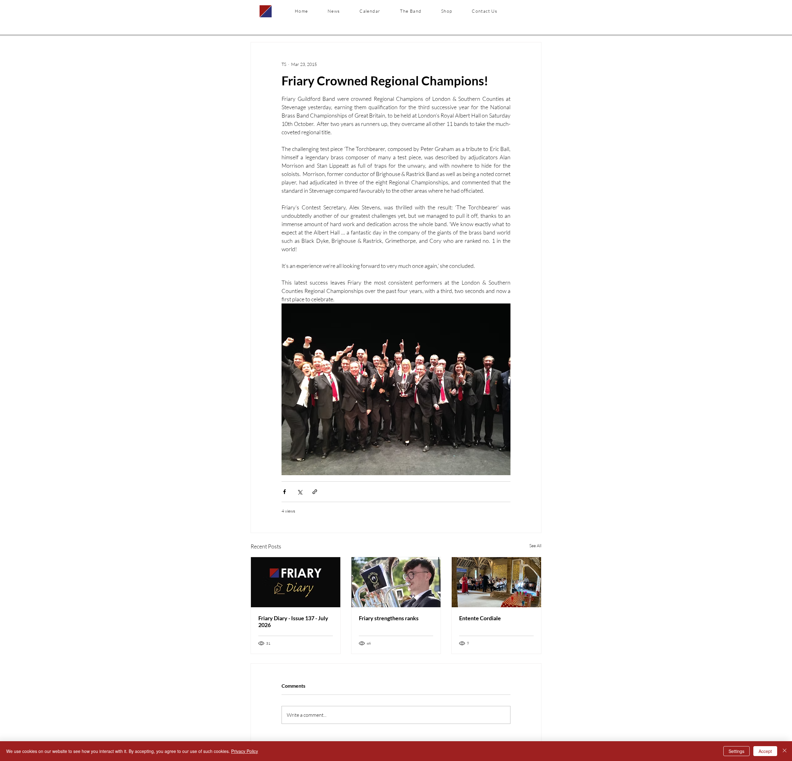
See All (535, 545)
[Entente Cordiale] (496, 582)
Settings (736, 751)
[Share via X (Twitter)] (300, 492)
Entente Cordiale (480, 618)
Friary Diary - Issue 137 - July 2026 (293, 621)
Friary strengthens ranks (389, 618)
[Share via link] (315, 492)
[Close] (784, 751)
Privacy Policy (244, 751)
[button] (410, 11)
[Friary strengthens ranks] (396, 582)
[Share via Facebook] (284, 492)
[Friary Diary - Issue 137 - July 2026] (295, 582)
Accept (765, 751)
